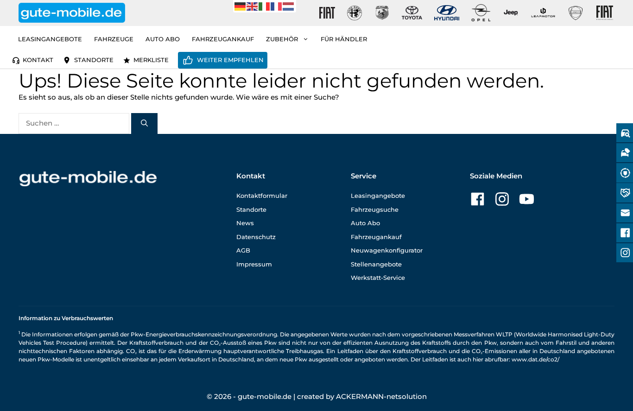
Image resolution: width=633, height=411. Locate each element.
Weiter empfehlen (230, 59)
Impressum (254, 264)
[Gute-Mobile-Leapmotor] (543, 12)
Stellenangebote (376, 264)
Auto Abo (163, 39)
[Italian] (265, 5)
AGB (243, 250)
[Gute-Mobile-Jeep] (511, 12)
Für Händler (344, 39)
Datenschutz (256, 236)
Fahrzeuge (113, 39)
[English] (253, 5)
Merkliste (151, 59)
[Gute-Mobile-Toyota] (412, 12)
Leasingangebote (50, 39)
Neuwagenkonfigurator (387, 250)
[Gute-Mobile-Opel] (481, 12)
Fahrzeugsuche (375, 209)
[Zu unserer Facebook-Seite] (477, 199)
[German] (240, 5)
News (245, 223)
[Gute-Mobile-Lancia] (575, 13)
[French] (277, 5)
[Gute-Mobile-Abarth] (382, 13)
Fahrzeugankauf (223, 39)
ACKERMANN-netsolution (381, 396)
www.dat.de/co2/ (535, 359)
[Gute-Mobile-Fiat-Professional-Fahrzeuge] (602, 13)
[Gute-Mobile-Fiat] (327, 13)
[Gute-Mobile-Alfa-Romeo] (354, 13)
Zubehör (282, 39)
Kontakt (38, 59)
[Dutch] (289, 5)
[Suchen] (144, 123)
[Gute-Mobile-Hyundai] (446, 12)
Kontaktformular (261, 195)
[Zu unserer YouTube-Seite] (526, 199)
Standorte (94, 59)
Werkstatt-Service (378, 277)
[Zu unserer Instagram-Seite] (502, 199)
